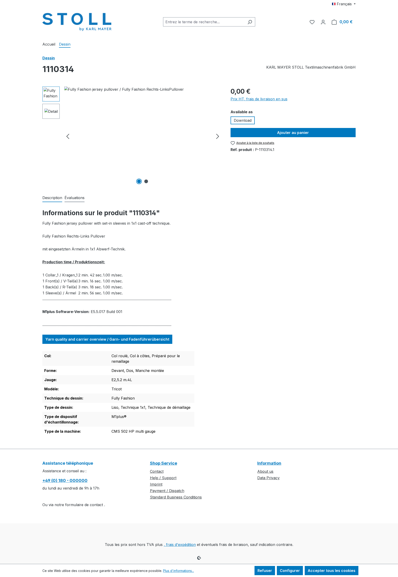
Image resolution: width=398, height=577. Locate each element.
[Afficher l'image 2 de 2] (146, 181)
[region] (132, 136)
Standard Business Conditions (176, 497)
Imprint (156, 484)
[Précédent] (67, 136)
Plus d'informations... (178, 571)
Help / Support (163, 478)
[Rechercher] (249, 21)
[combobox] (204, 21)
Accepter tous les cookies (331, 570)
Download (243, 120)
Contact (157, 471)
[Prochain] (217, 136)
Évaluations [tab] (74, 197)
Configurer (290, 570)
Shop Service (163, 463)
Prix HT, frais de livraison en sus (259, 99)
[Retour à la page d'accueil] (76, 21)
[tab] (52, 198)
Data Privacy (268, 478)
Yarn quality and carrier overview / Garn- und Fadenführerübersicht (107, 339)
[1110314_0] (142, 136)
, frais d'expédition (180, 544)
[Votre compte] (323, 21)
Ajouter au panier (293, 132)
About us (265, 471)
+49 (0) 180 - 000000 (65, 480)
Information (269, 463)
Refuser (265, 570)
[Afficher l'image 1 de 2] (139, 181)
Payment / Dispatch (167, 490)
